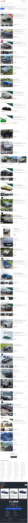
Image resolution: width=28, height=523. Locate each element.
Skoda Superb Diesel (16, 470)
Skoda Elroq (8, 479)
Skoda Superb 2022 (3, 463)
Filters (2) (2, 8)
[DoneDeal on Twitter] (10, 506)
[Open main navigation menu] (26, 1)
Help (14, 511)
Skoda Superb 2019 (23, 463)
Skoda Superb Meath (9, 468)
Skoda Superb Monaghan (10, 470)
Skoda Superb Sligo (3, 470)
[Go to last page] (26, 453)
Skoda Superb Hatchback (16, 475)
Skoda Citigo (15, 479)
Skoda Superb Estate (23, 475)
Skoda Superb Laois (16, 468)
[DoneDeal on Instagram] (19, 506)
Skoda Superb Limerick (9, 465)
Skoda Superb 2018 (3, 464)
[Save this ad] (25, 25)
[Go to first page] (1, 453)
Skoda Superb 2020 (16, 463)
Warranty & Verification (18, 8)
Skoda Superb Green (16, 474)
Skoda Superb (10, 8)
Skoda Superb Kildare (23, 465)
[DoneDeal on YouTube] (13, 506)
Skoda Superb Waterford (3, 469)
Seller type (6, 8)
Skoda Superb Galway (23, 464)
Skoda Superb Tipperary (9, 469)
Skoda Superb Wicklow (16, 469)
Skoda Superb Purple (23, 474)
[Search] (1, 5)
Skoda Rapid (2, 479)
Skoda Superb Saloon (9, 475)
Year (14, 8)
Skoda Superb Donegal (23, 468)
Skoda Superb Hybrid (23, 470)
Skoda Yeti (22, 479)
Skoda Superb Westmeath (17, 465)
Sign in (14, 508)
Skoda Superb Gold (3, 475)
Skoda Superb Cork (3, 465)
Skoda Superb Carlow (23, 469)
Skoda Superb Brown (3, 474)
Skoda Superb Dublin (16, 464)
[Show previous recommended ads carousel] (25, 155)
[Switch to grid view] (21, 11)
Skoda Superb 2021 (9, 463)
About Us (7, 510)
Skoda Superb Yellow (9, 474)
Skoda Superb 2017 (9, 464)
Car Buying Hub (7, 511)
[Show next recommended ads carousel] (26, 155)
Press (14, 510)
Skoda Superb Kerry (3, 468)
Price (23, 8)
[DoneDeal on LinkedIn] (16, 506)
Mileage (26, 8)
